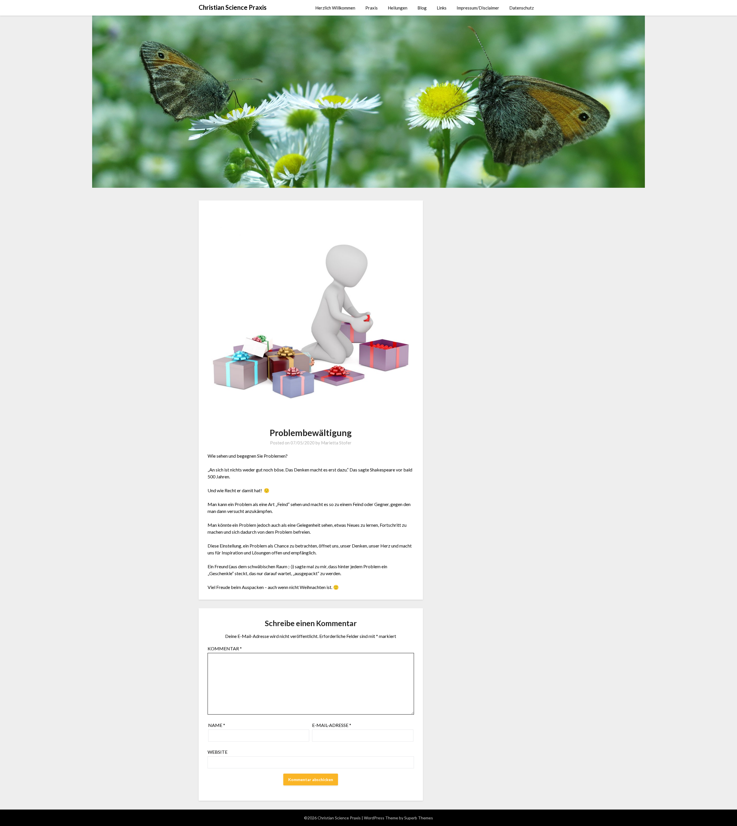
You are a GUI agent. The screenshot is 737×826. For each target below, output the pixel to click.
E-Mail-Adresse (331, 725)
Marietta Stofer (336, 442)
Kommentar (225, 648)
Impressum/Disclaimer (478, 7)
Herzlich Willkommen (335, 7)
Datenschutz (521, 7)
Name (216, 725)
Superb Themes (418, 817)
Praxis (371, 7)
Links (442, 7)
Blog (422, 7)
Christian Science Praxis (233, 7)
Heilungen (397, 7)
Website (217, 752)
